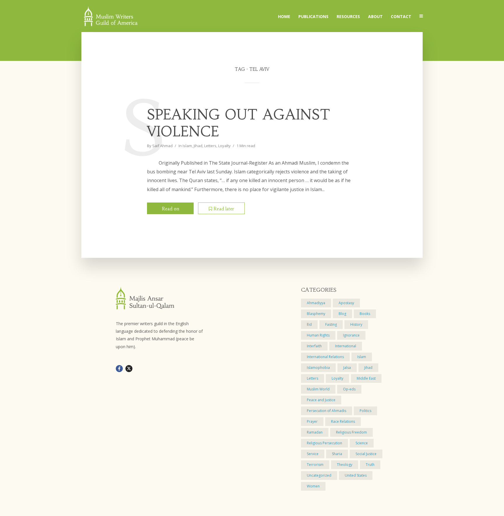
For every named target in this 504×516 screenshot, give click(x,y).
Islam (187, 145)
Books (365, 313)
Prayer (312, 421)
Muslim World (318, 389)
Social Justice (366, 453)
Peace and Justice (321, 399)
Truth (370, 464)
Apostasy (346, 302)
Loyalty (224, 145)
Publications (313, 16)
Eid (309, 324)
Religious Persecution (324, 443)
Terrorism (315, 464)
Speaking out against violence (238, 123)
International (345, 346)
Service (312, 453)
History (356, 324)
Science (362, 443)
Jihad (198, 145)
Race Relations (343, 421)
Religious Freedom (351, 432)
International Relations (325, 356)
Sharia (337, 453)
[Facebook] (119, 368)
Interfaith (314, 346)
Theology (344, 464)
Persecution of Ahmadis (326, 410)
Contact (401, 16)
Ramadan (315, 432)
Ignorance (351, 335)
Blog (342, 313)
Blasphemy (316, 313)
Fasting (331, 324)
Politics (365, 410)
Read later (224, 209)
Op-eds (349, 389)
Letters (210, 145)
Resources (348, 16)
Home (284, 16)
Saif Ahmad (162, 145)
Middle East (366, 378)
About (375, 16)
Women (313, 486)
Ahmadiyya (316, 302)
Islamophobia (318, 367)
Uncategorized (319, 475)
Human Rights (318, 335)
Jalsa (347, 367)
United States (356, 475)
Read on (170, 209)
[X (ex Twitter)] (128, 368)
